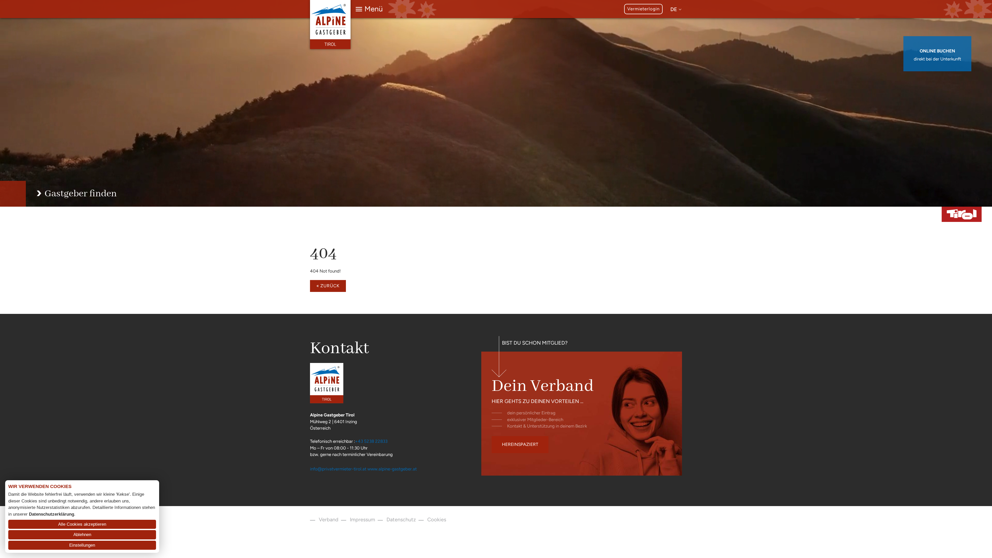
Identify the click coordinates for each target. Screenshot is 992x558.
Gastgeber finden (80, 194)
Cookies (436, 519)
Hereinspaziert (520, 444)
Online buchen (937, 50)
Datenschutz (401, 519)
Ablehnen (82, 534)
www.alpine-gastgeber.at (392, 468)
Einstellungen (82, 545)
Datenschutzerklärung (51, 514)
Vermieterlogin (643, 8)
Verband (328, 519)
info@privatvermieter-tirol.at (338, 468)
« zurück (327, 285)
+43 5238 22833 (371, 441)
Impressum (362, 519)
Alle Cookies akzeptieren (82, 524)
